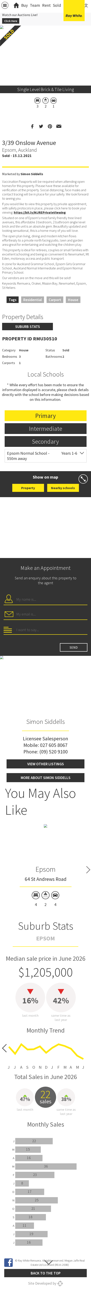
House (73, 299)
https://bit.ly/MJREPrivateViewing (40, 212)
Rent (46, 5)
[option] (45, 866)
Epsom (45, 869)
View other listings (45, 763)
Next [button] (88, 869)
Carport (55, 299)
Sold (57, 5)
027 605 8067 (54, 745)
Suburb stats (27, 326)
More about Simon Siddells (45, 777)
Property (28, 488)
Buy (24, 5)
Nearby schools (63, 488)
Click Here (10, 21)
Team (35, 5)
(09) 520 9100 (53, 751)
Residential (32, 299)
